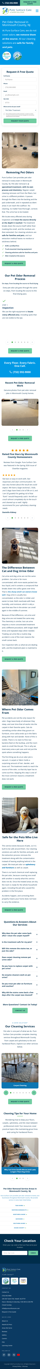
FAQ (3, 1342)
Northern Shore (19, 1214)
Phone (5, 83)
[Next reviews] (32, 518)
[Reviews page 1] (12, 518)
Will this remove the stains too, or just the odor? (17, 949)
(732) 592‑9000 (11, 3)
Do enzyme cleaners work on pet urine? (16, 976)
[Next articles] (27, 1178)
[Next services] (34, 1092)
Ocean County (19, 1228)
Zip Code (6, 99)
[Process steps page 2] (15, 342)
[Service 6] (26, 1093)
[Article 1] (17, 1178)
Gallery (4, 1335)
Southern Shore (19, 1223)
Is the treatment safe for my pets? (17, 942)
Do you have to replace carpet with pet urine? (17, 967)
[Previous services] (6, 1092)
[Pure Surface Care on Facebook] (4, 1355)
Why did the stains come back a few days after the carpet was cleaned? (17, 993)
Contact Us (20, 1010)
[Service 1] (11, 1093)
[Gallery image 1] (17, 430)
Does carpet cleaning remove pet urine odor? (16, 958)
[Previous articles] (12, 1178)
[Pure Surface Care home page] (16, 11)
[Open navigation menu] (37, 11)
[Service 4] (20, 1093)
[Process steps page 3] (18, 342)
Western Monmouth (19, 1210)
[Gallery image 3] (23, 430)
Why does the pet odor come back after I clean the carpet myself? (16, 934)
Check (33, 1253)
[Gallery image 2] (20, 430)
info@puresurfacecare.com (11, 1308)
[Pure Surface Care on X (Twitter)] (14, 1355)
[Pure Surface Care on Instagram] (9, 1355)
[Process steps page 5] (24, 342)
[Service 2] (14, 1093)
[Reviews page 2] (15, 518)
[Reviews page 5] (24, 518)
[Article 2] (20, 1178)
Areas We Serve (7, 1328)
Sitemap (25, 1366)
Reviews (4, 1331)
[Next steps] (32, 342)
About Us (5, 1321)
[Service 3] (17, 1093)
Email (5, 91)
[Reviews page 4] (21, 518)
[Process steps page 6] (28, 342)
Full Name (6, 76)
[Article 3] (23, 1178)
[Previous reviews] (8, 518)
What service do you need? (11, 106)
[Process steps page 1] (12, 342)
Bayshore (19, 1219)
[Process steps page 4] (21, 342)
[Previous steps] (8, 342)
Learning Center (7, 1345)
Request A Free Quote (29, 3)
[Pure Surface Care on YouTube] (18, 1355)
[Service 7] (29, 1093)
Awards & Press (7, 1324)
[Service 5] (23, 1093)
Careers (4, 1338)
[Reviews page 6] (28, 518)
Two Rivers (19, 1205)
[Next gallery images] (27, 430)
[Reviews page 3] (18, 518)
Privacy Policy (17, 1366)
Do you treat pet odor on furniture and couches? (17, 985)
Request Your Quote (20, 121)
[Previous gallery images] (12, 430)
